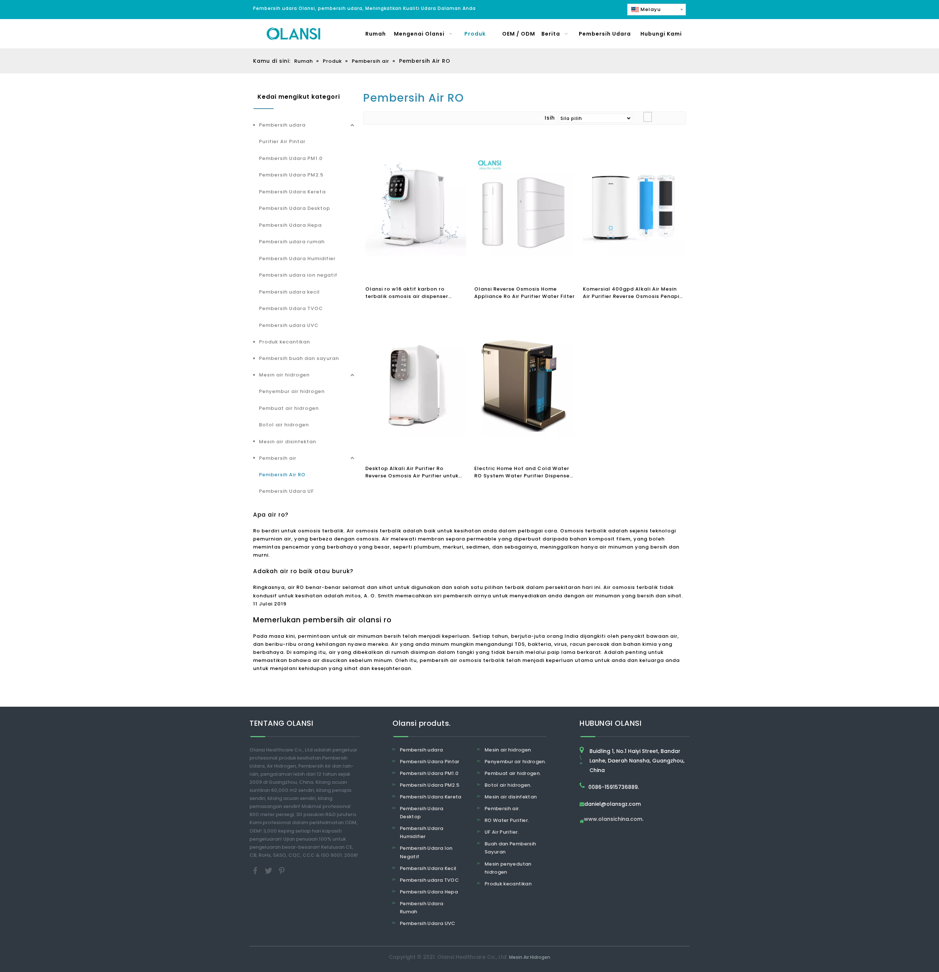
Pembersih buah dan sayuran (299, 358)
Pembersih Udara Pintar (430, 761)
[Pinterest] (282, 870)
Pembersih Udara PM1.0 (291, 158)
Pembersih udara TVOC (429, 880)
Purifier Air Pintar (282, 141)
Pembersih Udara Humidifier (297, 258)
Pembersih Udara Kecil (428, 868)
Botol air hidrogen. (508, 785)
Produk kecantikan (284, 341)
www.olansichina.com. (613, 819)
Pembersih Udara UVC (428, 923)
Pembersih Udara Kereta (292, 191)
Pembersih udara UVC (289, 325)
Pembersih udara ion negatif (298, 275)
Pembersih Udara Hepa (290, 225)
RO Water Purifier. (507, 820)
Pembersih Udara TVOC (291, 308)
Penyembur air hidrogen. (515, 761)
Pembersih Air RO (282, 474)
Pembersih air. (502, 808)
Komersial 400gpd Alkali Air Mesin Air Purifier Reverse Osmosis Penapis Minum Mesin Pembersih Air (632, 292)
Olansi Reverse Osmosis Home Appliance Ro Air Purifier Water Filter (524, 292)
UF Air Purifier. (502, 832)
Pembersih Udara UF (286, 491)
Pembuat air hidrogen (289, 408)
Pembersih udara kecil (289, 291)
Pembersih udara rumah (292, 241)
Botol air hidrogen (284, 424)
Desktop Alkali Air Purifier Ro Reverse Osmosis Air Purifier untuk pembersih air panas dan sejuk (411, 472)
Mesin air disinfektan (287, 441)
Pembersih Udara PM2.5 (291, 174)
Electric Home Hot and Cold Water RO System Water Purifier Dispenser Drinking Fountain (523, 472)
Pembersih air (277, 458)
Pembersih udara (282, 124)
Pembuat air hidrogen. (513, 773)
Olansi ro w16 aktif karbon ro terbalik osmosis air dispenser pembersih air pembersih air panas (413, 292)
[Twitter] (269, 870)
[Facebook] (256, 870)
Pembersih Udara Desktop (294, 208)
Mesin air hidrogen (284, 374)
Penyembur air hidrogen (292, 391)
